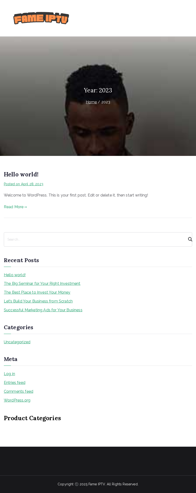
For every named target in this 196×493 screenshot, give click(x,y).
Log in (9, 373)
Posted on (23, 184)
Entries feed (14, 382)
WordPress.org (17, 400)
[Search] (188, 239)
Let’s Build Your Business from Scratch (38, 301)
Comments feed (18, 391)
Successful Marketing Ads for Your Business (43, 310)
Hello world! (21, 174)
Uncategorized (17, 342)
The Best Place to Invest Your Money (37, 292)
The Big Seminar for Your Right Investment (42, 283)
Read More (13, 207)
